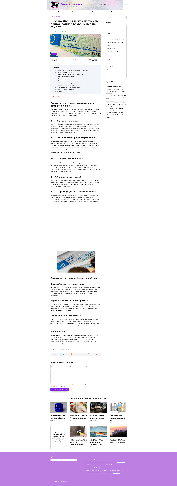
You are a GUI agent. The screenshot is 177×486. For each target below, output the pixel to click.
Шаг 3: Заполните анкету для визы (67, 76)
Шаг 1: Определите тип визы (65, 72)
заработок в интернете (99, 464)
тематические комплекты (102, 473)
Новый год (110, 56)
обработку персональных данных (91, 384)
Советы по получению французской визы (67, 83)
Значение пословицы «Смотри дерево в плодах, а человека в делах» (115, 115)
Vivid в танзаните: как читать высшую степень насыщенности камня (58, 416)
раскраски (93, 470)
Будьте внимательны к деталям (66, 89)
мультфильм (91, 467)
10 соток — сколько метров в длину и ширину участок (116, 97)
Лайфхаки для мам (64, 12)
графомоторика (103, 462)
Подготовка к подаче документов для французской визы (71, 70)
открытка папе (107, 467)
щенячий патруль (116, 473)
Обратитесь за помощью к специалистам (69, 87)
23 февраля (97, 460)
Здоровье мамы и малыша (100, 12)
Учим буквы (110, 72)
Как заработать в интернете (115, 42)
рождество (98, 470)
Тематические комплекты (114, 69)
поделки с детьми (115, 467)
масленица (115, 464)
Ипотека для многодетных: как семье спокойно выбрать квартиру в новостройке (59, 436)
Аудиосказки (111, 27)
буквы (123, 460)
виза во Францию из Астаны (71, 115)
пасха (111, 467)
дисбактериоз (112, 462)
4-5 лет (88, 460)
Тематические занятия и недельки (114, 65)
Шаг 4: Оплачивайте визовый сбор (67, 78)
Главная (53, 12)
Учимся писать (111, 75)
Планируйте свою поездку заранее (67, 85)
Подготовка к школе (117, 12)
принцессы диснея (123, 467)
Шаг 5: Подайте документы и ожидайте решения (71, 80)
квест (109, 464)
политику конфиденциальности (63, 386)
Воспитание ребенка (108, 460)
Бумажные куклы (112, 30)
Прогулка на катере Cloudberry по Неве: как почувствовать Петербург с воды (98, 441)
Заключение (58, 91)
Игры (108, 36)
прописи (88, 470)
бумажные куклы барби (90, 462)
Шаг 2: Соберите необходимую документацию (70, 74)
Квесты (109, 45)
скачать (104, 470)
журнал (91, 464)
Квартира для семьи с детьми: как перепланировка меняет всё (118, 417)
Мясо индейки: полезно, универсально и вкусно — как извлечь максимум (78, 416)
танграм (110, 470)
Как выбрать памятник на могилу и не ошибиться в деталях (97, 416)
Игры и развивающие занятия (81, 12)
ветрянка (96, 462)
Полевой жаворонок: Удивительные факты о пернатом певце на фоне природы (116, 102)
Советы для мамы (71, 4)
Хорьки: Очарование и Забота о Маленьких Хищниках (116, 91)
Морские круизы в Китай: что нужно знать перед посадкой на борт (118, 440)
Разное (54, 54)
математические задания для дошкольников (115, 52)
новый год (99, 467)
